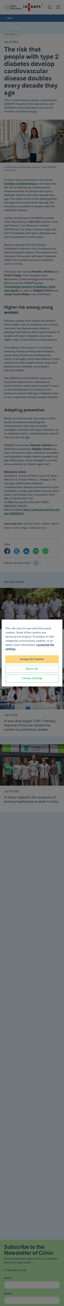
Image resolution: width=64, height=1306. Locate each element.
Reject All (32, 668)
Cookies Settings (32, 678)
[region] (32, 653)
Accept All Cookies (32, 659)
